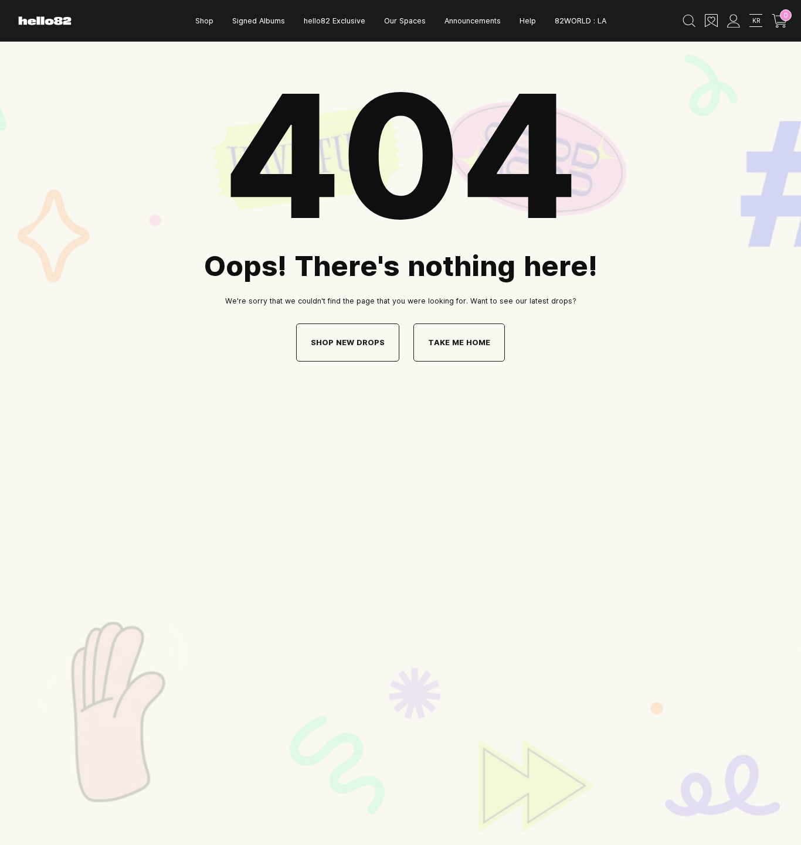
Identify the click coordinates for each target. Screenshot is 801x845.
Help (528, 20)
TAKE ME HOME (459, 342)
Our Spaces (405, 20)
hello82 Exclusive (334, 20)
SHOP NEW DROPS (348, 342)
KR (756, 20)
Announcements (472, 20)
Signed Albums (258, 20)
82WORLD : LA (580, 20)
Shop (204, 20)
